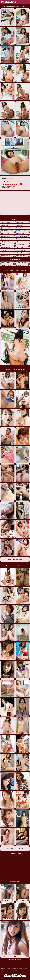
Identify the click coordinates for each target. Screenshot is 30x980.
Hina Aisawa (14, 6)
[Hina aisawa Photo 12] (7, 129)
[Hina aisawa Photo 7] (22, 73)
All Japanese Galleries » (15, 848)
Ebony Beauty (6, 236)
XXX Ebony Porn (21, 262)
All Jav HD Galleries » (15, 559)
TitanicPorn (5, 250)
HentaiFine (20, 222)
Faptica (4, 244)
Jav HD (25, 6)
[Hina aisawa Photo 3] (22, 36)
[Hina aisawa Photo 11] (22, 110)
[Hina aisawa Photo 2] (7, 36)
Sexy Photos (20, 265)
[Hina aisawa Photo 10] (7, 110)
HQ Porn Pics (6, 239)
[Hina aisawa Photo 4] (7, 54)
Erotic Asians (20, 241)
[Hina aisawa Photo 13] (22, 129)
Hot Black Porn (21, 255)
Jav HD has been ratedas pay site (8, 183)
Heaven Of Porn (21, 233)
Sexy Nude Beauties (22, 228)
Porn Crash (20, 247)
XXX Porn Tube (21, 230)
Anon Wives (20, 244)
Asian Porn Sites (21, 239)
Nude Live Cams (15, 854)
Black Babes (5, 233)
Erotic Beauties (6, 222)
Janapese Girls (6, 228)
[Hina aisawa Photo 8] (7, 91)
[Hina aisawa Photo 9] (22, 91)
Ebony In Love (6, 255)
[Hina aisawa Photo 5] (22, 54)
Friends (15, 219)
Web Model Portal (22, 236)
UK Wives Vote (21, 250)
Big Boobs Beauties (7, 230)
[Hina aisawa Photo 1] (22, 17)
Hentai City (20, 225)
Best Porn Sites (6, 241)
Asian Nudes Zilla (6, 265)
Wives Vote (5, 253)
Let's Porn (5, 225)
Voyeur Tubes (21, 253)
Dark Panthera (6, 247)
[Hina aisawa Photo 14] (15, 156)
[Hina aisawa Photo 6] (7, 73)
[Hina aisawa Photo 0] (7, 17)
